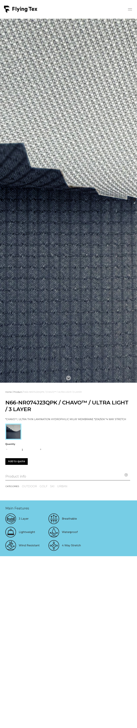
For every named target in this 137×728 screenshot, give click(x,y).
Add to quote (16, 461)
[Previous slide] (68, 23)
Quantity (10, 444)
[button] (130, 9)
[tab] (134, 199)
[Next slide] (68, 378)
